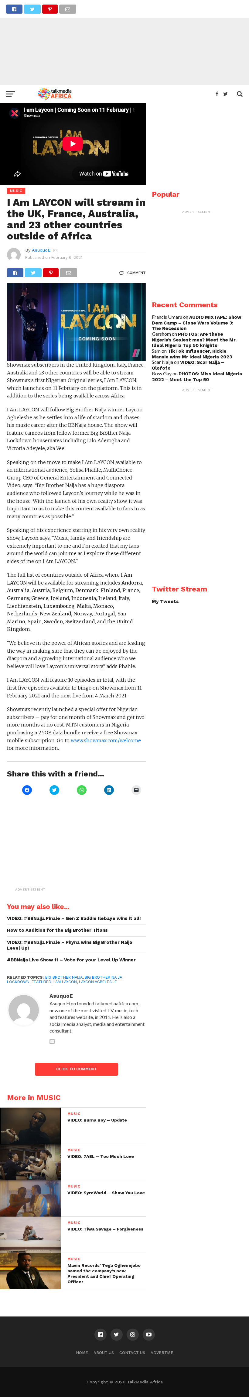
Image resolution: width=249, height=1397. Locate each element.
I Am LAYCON (65, 982)
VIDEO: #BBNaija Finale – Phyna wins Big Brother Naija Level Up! (69, 945)
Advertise (162, 1352)
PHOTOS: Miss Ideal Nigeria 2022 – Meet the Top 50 (197, 376)
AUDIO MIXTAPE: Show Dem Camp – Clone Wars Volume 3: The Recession (196, 323)
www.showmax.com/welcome (106, 740)
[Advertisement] (124, 42)
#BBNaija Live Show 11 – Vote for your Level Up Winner (71, 960)
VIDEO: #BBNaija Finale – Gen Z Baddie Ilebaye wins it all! (74, 918)
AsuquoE (41, 250)
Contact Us (132, 1352)
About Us (104, 1352)
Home (82, 1352)
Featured (41, 982)
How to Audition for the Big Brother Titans (57, 930)
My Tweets (165, 601)
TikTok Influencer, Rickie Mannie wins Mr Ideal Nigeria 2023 (192, 354)
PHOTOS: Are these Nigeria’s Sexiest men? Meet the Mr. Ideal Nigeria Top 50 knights (194, 339)
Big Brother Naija (64, 977)
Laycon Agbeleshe (98, 982)
